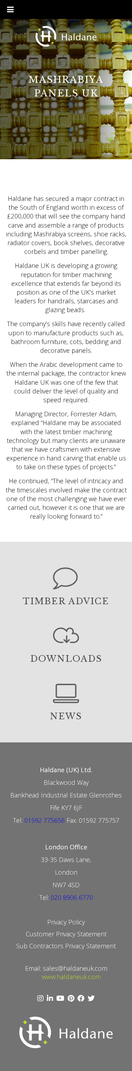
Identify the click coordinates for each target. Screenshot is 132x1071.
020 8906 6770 (72, 897)
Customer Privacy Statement (66, 934)
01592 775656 (44, 820)
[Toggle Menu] (10, 9)
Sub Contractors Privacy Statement (66, 946)
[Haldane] (66, 37)
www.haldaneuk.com (71, 976)
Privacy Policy (66, 922)
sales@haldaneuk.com (75, 968)
